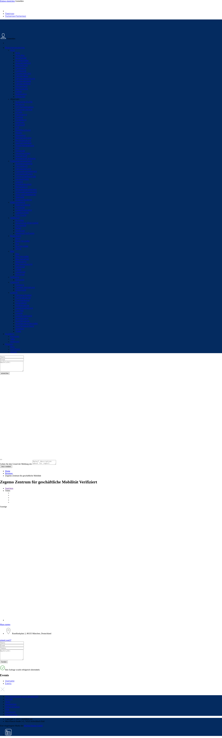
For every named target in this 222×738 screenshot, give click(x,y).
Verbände (20, 150)
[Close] (1, 459)
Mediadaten (10, 704)
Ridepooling (21, 94)
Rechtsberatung (23, 140)
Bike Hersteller (22, 256)
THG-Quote (20, 215)
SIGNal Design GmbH (33, 726)
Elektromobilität (17, 202)
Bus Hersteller (21, 246)
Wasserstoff (21, 156)
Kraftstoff (20, 125)
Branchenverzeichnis (15, 47)
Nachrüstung (21, 89)
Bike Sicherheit (22, 259)
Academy (9, 334)
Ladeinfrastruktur (23, 210)
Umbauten (20, 96)
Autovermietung (23, 63)
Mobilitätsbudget (23, 184)
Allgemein (14, 99)
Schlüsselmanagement (26, 192)
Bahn (17, 238)
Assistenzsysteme (23, 163)
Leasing (19, 181)
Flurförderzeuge (23, 297)
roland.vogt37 (5, 640)
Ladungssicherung (24, 308)
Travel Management (24, 145)
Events (8, 683)
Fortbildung (20, 119)
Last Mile (19, 310)
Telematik (19, 197)
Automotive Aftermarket (26, 223)
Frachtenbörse (22, 300)
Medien (18, 132)
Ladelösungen (22, 212)
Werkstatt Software (24, 233)
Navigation (20, 135)
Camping (14, 282)
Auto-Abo (20, 55)
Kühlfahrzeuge (22, 305)
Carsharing (20, 68)
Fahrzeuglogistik (23, 81)
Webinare (14, 341)
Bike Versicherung (23, 264)
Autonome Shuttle (23, 101)
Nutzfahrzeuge (22, 321)
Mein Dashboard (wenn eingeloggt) (21, 696)
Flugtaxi (19, 117)
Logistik (13, 292)
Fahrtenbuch (21, 166)
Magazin (9, 344)
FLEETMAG (15, 349)
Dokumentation (12, 707)
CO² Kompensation (24, 107)
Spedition (19, 328)
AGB (7, 709)
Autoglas (19, 220)
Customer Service (23, 109)
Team (7, 701)
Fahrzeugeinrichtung (25, 78)
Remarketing (21, 187)
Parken (18, 91)
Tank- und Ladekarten (25, 194)
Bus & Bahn (15, 236)
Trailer (18, 331)
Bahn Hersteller (22, 241)
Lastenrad (20, 272)
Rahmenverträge (23, 138)
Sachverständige (23, 143)
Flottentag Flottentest (15, 16)
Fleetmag (9, 13)
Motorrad (19, 274)
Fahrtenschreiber (23, 295)
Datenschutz (11, 714)
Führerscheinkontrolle (25, 176)
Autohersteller (22, 60)
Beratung (19, 104)
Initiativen (19, 122)
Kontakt (9, 699)
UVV (17, 148)
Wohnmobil (20, 290)
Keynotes (14, 336)
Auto (12, 50)
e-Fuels (18, 112)
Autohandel (20, 58)
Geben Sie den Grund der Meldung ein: (16, 464)
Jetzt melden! (6, 467)
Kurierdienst (21, 303)
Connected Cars (23, 73)
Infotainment (21, 86)
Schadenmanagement (26, 189)
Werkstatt (15, 217)
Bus (17, 243)
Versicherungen (22, 153)
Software (14, 277)
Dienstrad (20, 266)
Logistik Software (23, 315)
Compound (20, 70)
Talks (12, 339)
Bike (12, 251)
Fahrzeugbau (21, 76)
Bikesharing (20, 261)
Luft (17, 127)
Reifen (18, 228)
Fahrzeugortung (23, 168)
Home (7, 471)
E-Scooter (20, 207)
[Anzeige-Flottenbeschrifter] (111, 546)
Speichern (9, 488)
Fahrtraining (21, 114)
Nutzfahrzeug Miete (24, 326)
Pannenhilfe (20, 225)
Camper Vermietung (25, 287)
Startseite (9, 681)
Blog (12, 346)
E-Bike (18, 269)
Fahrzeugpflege (22, 83)
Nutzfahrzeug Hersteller (26, 323)
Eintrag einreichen (7, 1)
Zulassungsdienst (23, 199)
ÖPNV (18, 248)
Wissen (13, 352)
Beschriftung (21, 65)
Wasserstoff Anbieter (25, 158)
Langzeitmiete (22, 179)
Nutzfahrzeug (21, 318)
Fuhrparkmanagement (21, 161)
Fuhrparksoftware (24, 174)
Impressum (10, 712)
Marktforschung (22, 130)
